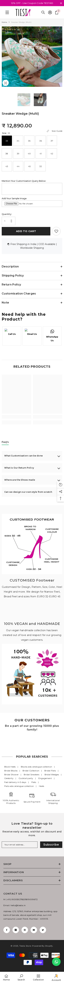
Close (61, 3)
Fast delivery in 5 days (15, 782)
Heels (41, 786)
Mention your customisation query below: (24, 181)
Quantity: (7, 214)
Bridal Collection (31, 770)
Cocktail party (26, 778)
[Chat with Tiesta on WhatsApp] (56, 961)
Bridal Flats (50, 770)
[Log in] (50, 12)
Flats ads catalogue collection (19, 786)
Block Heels (10, 766)
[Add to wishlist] (56, 231)
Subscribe (51, 844)
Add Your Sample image (14, 198)
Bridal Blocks (10, 770)
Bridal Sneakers (31, 774)
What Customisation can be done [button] (23, 455)
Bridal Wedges (52, 774)
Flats (33, 782)
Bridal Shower (11, 774)
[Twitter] (43, 930)
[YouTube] (34, 930)
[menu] (6, 12)
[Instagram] (15, 930)
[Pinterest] (25, 930)
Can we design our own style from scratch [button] (28, 492)
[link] (16, 417)
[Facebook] (6, 930)
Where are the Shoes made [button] (19, 480)
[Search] (43, 12)
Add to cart (26, 231)
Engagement (45, 778)
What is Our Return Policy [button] (19, 467)
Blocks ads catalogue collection (36, 766)
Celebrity (8, 778)
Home (4, 22)
